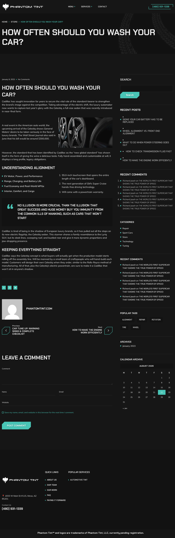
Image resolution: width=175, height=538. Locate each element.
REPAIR (142, 319)
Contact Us (6, 505)
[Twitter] (15, 288)
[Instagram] (10, 288)
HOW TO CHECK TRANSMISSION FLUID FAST (149, 151)
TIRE (124, 327)
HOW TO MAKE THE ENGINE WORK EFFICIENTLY (87, 331)
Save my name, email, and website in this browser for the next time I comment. (39, 412)
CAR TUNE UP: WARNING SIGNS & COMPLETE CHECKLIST (25, 331)
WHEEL (136, 327)
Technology (127, 241)
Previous (16, 326)
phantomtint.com (39, 308)
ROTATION (156, 319)
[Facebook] (4, 288)
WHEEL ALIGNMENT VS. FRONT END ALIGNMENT (141, 132)
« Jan (125, 408)
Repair (125, 228)
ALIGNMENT (127, 319)
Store (14, 22)
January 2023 (129, 346)
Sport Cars (127, 232)
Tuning (125, 245)
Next (100, 327)
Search (125, 79)
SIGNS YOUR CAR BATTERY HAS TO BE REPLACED (142, 120)
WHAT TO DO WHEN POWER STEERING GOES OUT (146, 143)
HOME (4, 22)
